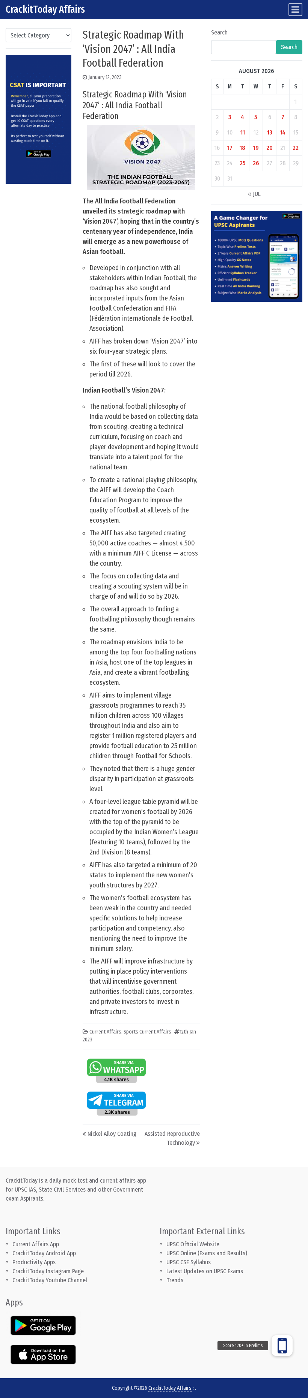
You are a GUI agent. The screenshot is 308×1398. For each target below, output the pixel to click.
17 (230, 147)
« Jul (254, 193)
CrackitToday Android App (44, 1253)
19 (256, 147)
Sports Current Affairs (147, 1032)
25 (243, 163)
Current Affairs (105, 1032)
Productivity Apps (34, 1262)
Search (219, 32)
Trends (174, 1280)
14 (282, 132)
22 (296, 147)
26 (256, 163)
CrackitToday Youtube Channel (49, 1280)
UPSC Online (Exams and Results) (206, 1253)
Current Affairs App (35, 1244)
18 (242, 147)
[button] (282, 1345)
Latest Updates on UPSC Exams (204, 1271)
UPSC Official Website (192, 1244)
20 (269, 147)
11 (242, 132)
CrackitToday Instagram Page (48, 1271)
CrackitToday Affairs (45, 9)
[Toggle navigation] (295, 9)
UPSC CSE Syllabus (189, 1262)
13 (269, 132)
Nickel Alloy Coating (112, 1133)
